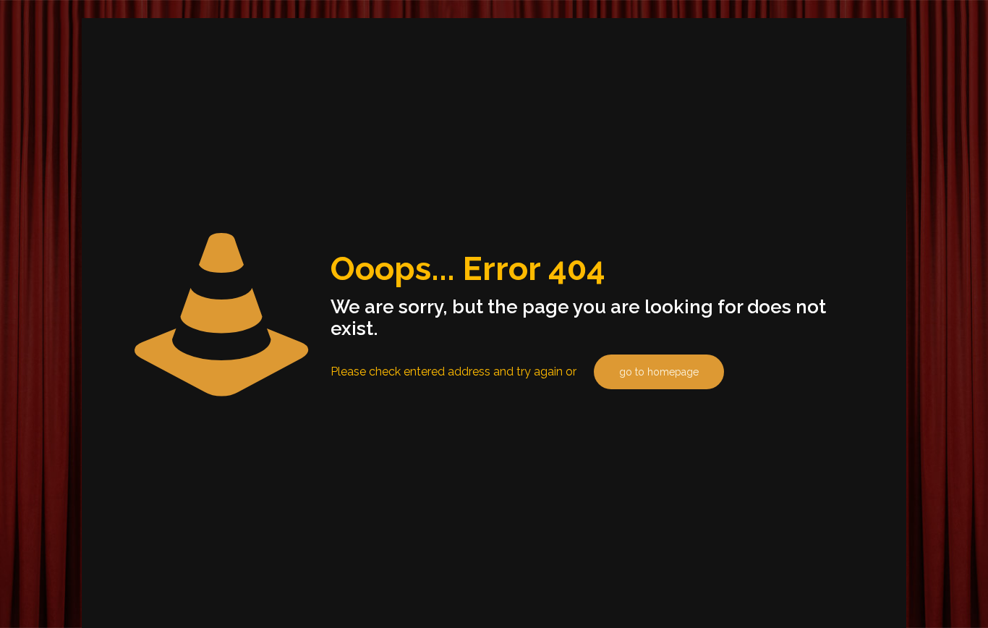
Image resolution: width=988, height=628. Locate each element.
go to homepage (659, 372)
